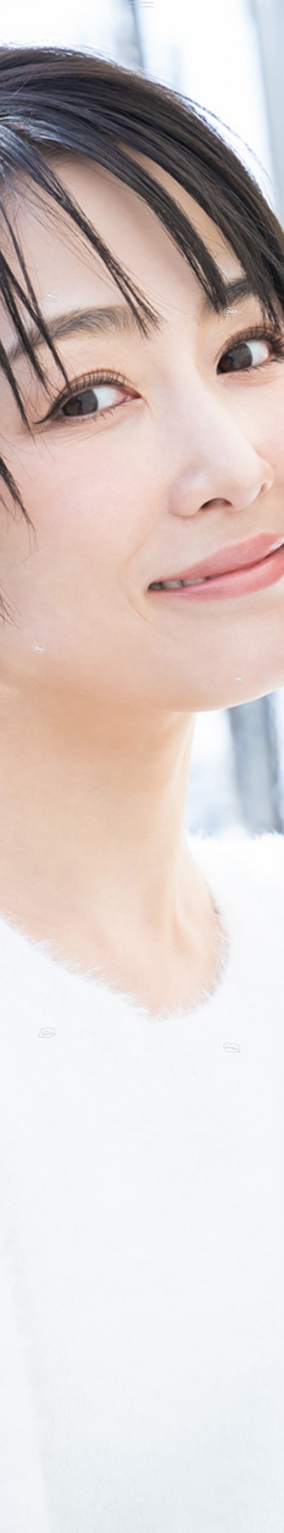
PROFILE (232, 311)
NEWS (51, 296)
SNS (239, 680)
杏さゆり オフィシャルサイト (142, 7)
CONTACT (232, 1047)
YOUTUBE (46, 1032)
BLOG (39, 649)
